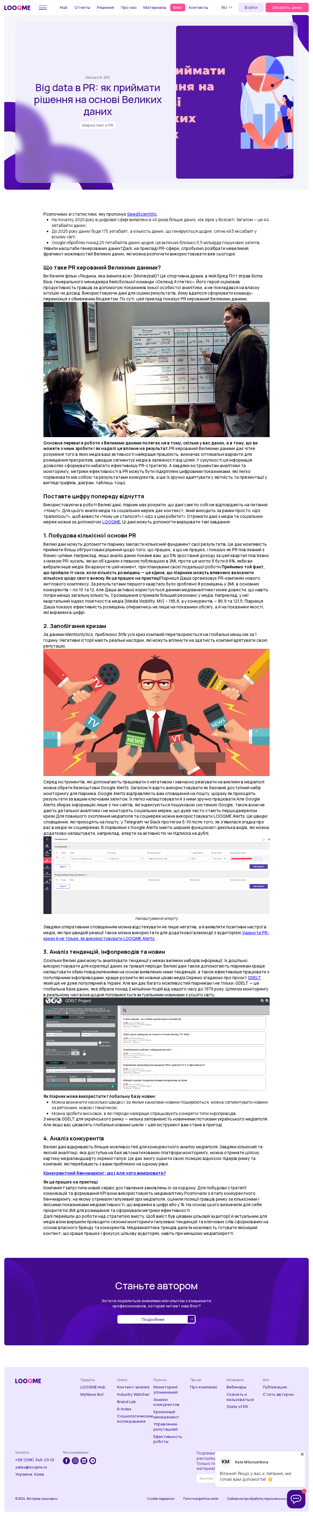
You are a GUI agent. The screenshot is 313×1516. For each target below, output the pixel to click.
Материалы (154, 7)
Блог (177, 7)
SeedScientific (142, 214)
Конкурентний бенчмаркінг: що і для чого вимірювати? (104, 1173)
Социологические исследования (134, 1419)
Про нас (129, 7)
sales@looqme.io (31, 1467)
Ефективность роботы (167, 1439)
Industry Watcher (133, 1394)
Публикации (275, 1387)
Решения (105, 7)
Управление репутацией (165, 1426)
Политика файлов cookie (200, 1499)
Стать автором (278, 1394)
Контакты (198, 7)
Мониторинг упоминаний (165, 1389)
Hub (64, 7)
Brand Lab (126, 1401)
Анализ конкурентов (166, 1402)
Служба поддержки (160, 1499)
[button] (228, 7)
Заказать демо (287, 7)
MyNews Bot (92, 1394)
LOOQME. (111, 522)
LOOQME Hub (92, 1387)
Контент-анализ (133, 1387)
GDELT (254, 977)
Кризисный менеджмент (166, 1414)
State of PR (237, 1406)
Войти (251, 7)
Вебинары (236, 1387)
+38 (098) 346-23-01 (34, 1459)
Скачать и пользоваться (240, 1397)
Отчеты (82, 7)
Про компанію (203, 1387)
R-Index (124, 1409)
